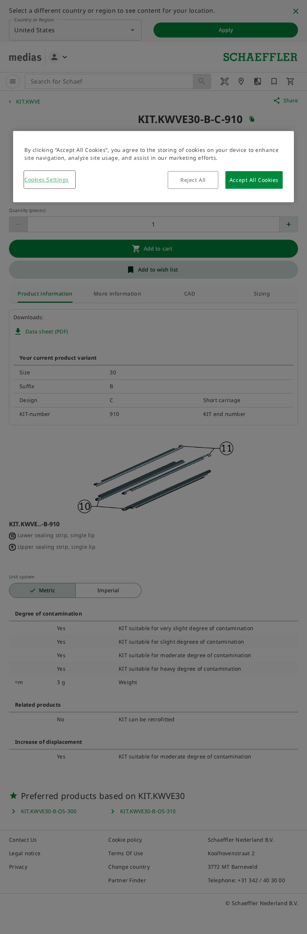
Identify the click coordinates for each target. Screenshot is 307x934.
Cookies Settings (46, 179)
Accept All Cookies (254, 179)
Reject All (193, 179)
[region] (153, 166)
